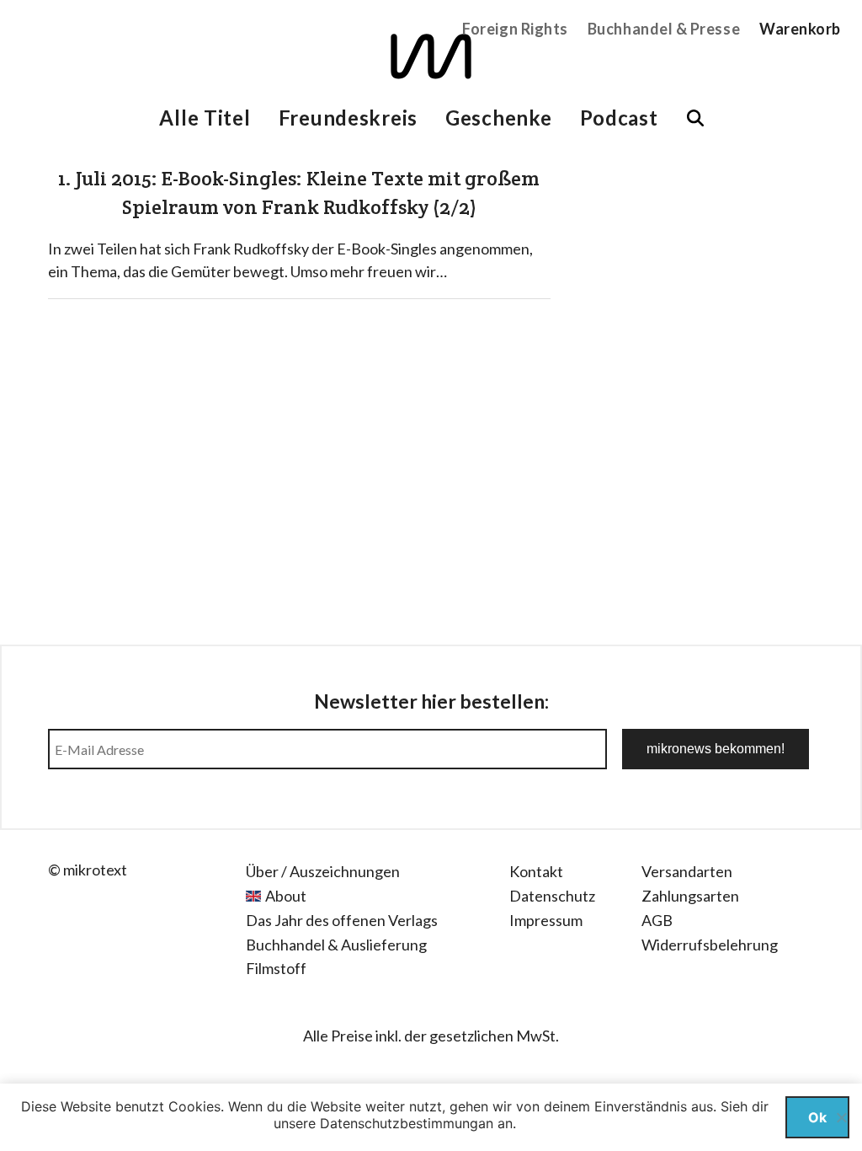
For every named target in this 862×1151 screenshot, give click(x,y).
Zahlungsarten (690, 895)
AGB (657, 920)
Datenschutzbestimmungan (406, 1123)
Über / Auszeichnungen (323, 871)
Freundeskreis (348, 117)
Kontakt (536, 871)
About (285, 895)
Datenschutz (552, 895)
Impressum (546, 920)
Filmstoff (276, 968)
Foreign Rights (515, 28)
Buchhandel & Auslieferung (336, 944)
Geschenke (498, 117)
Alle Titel (204, 117)
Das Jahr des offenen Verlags (342, 920)
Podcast (619, 117)
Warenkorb (800, 28)
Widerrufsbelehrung (709, 944)
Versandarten (686, 871)
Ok (817, 1117)
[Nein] (841, 1117)
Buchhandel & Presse (664, 28)
